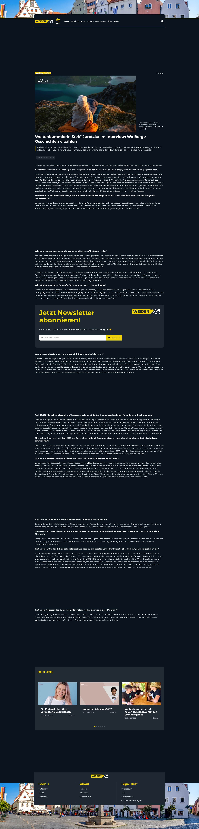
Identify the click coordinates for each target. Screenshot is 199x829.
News (66, 21)
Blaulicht (75, 21)
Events (90, 21)
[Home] (44, 21)
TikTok (41, 793)
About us (84, 793)
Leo (97, 21)
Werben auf (85, 797)
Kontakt (83, 789)
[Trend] (58, 21)
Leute (102, 21)
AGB (123, 793)
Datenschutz (127, 797)
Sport (83, 21)
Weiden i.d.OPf (43, 73)
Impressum (126, 789)
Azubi (116, 21)
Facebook (43, 797)
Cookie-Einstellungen (131, 801)
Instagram (43, 789)
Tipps (109, 21)
